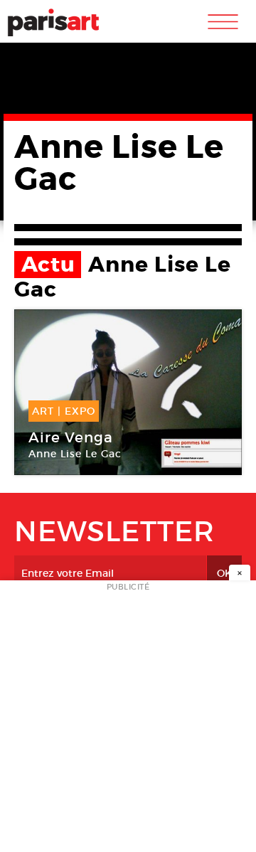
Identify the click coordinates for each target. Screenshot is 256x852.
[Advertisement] (128, 720)
